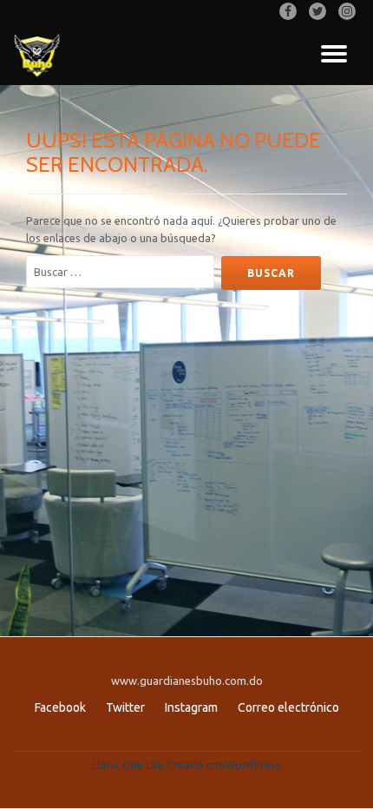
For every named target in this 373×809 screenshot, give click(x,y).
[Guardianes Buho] (40, 54)
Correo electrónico (288, 707)
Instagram (191, 707)
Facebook (60, 707)
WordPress (253, 765)
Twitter (125, 707)
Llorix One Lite (129, 765)
